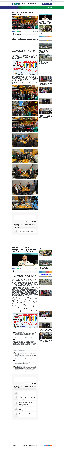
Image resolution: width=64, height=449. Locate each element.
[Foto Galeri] (51, 0)
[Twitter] (14, 31)
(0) (22, 399)
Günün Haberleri (18, 0)
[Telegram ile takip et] (49, 445)
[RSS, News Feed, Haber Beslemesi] (51, 445)
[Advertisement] (9, 20)
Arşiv (21, 0)
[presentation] (15, 7)
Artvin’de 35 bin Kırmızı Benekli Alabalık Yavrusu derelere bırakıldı (30, 7)
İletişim (30, 445)
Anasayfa (24, 445)
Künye (27, 445)
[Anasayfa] (12, 0)
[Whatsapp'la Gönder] (18, 31)
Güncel (32, 3)
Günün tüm (49, 7)
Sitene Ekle (24, 0)
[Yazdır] (20, 31)
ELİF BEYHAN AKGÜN (18, 34)
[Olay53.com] (16, 3)
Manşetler (15, 0)
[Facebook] (13, 31)
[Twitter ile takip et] (45, 445)
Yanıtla (20, 232)
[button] (33, 31)
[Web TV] (49, 0)
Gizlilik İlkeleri (33, 445)
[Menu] (43, 3)
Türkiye (29, 3)
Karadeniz (25, 3)
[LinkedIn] (16, 31)
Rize (22, 3)
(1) (22, 232)
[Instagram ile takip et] (47, 445)
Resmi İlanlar (37, 3)
